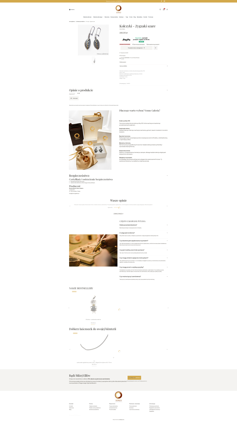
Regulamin (151, 411)
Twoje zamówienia (113, 406)
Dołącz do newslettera (134, 377)
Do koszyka (92, 316)
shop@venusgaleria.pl (74, 193)
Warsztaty (71, 407)
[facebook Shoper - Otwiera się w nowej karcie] (161, 1)
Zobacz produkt (92, 357)
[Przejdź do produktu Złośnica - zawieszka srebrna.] (93, 304)
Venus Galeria (122, 29)
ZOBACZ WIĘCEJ (118, 213)
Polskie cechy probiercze (95, 407)
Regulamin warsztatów (154, 407)
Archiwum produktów (80, 21)
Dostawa (131, 407)
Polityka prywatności (154, 406)
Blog (70, 409)
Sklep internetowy (118, 419)
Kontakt (71, 406)
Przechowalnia (112, 409)
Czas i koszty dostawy (134, 409)
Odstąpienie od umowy (154, 409)
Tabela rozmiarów (93, 406)
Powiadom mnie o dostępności (135, 48)
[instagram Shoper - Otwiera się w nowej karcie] (164, 1)
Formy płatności (133, 406)
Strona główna (72, 21)
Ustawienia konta (113, 407)
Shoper (78, 415)
